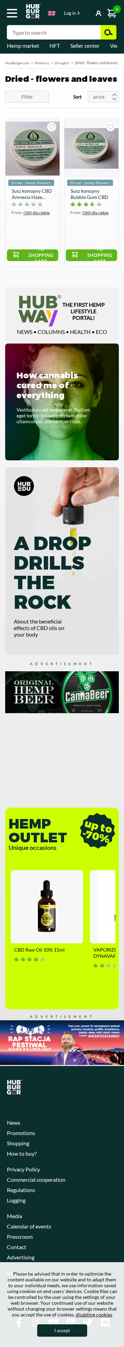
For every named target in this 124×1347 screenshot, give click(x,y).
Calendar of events (29, 1226)
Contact (16, 1247)
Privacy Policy (23, 1169)
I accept (62, 1330)
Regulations (21, 1190)
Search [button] (108, 32)
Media (14, 1216)
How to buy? (22, 1153)
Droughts (61, 63)
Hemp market (23, 45)
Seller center (85, 45)
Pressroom (20, 1236)
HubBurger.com (17, 63)
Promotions (21, 1133)
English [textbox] (51, 13)
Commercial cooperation (36, 1179)
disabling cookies (94, 1314)
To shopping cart (40, 255)
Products (42, 63)
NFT (55, 45)
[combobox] (51, 14)
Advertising (20, 1257)
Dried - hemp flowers (31, 183)
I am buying (51, 126)
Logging (16, 1200)
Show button (85, 13)
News (13, 1122)
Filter (27, 96)
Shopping (18, 1143)
